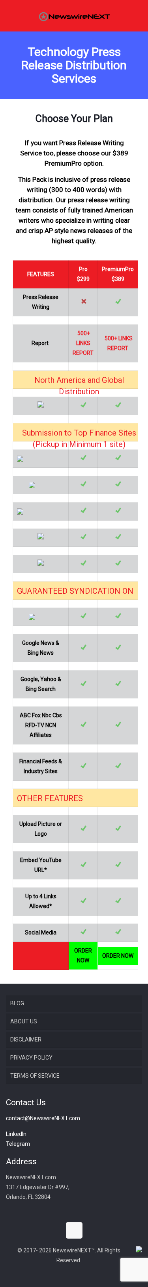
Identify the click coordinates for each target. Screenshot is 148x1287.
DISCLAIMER (25, 1039)
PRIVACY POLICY (31, 1057)
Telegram (18, 1144)
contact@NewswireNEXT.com (43, 1118)
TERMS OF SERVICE (35, 1076)
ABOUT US (23, 1021)
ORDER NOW (83, 955)
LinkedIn (16, 1134)
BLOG (17, 1003)
